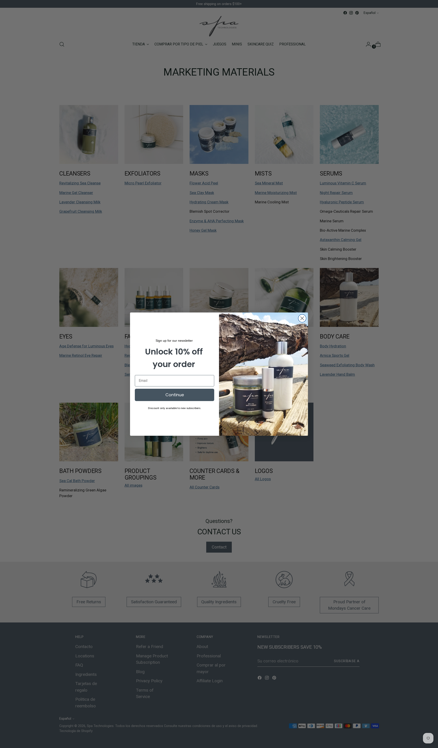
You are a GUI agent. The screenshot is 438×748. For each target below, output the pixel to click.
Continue (174, 395)
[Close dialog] (302, 318)
